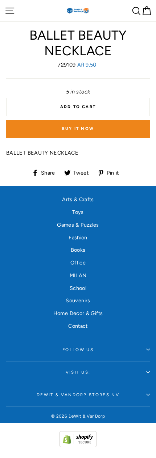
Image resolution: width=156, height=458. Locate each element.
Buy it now (78, 128)
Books (78, 250)
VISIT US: (78, 372)
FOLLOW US (78, 349)
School (78, 288)
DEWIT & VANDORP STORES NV (78, 394)
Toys (77, 212)
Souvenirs (78, 300)
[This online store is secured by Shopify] (78, 445)
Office (78, 262)
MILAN (78, 275)
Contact (78, 326)
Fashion (78, 237)
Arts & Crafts (78, 199)
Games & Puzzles (78, 225)
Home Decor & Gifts (78, 313)
